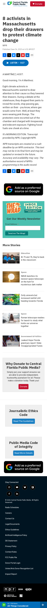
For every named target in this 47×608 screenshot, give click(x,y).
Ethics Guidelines (12, 530)
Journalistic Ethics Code (23, 413)
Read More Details (23, 453)
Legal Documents (12, 524)
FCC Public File (11, 557)
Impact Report (11, 574)
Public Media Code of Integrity (23, 444)
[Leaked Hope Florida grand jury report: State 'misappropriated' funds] (11, 341)
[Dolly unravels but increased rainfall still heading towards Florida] (11, 299)
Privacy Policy (10, 546)
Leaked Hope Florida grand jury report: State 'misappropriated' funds (31, 343)
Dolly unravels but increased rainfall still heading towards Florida (32, 298)
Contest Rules (11, 552)
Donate (38, 4)
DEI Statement (11, 541)
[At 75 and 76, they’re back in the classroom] (11, 257)
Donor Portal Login (12, 563)
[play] (4, 604)
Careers (8, 513)
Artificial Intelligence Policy (16, 535)
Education (25, 253)
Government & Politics (31, 336)
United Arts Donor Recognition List (19, 569)
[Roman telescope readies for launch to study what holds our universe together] (11, 318)
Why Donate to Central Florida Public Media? (23, 365)
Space (24, 272)
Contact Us (9, 519)
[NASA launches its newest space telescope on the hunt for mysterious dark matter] (11, 276)
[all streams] (43, 605)
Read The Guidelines (23, 421)
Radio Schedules (12, 507)
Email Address (12, 224)
